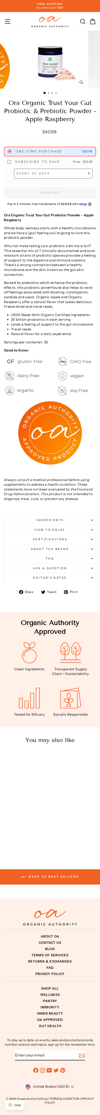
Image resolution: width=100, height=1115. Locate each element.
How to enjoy (50, 529)
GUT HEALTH (50, 1026)
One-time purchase (38, 151)
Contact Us (50, 943)
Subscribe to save (36, 162)
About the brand (50, 549)
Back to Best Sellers (53, 876)
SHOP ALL (50, 988)
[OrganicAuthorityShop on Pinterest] (62, 1070)
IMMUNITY (50, 1007)
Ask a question (50, 568)
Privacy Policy (50, 974)
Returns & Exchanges (50, 961)
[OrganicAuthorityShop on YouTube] (49, 1070)
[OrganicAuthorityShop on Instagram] (42, 1070)
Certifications (50, 539)
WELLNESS (50, 995)
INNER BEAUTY (50, 1013)
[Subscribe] (82, 1055)
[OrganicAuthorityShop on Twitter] (56, 1070)
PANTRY (50, 1001)
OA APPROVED (50, 1020)
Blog (50, 949)
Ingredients (50, 520)
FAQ (50, 558)
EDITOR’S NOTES (50, 577)
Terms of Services (50, 955)
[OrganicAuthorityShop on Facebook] (35, 1070)
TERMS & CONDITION (64, 1098)
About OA (50, 936)
